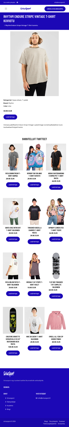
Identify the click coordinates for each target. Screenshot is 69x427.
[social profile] (17, 2)
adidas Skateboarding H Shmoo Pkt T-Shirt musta (56, 175)
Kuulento (10, 406)
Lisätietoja (10, 117)
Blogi (8, 409)
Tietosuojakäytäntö (49, 424)
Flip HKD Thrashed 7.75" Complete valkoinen (56, 284)
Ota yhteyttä (53, 421)
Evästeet (62, 421)
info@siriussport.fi (59, 2)
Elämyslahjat (11, 402)
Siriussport (10, 398)
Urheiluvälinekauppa (55, 9)
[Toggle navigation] (6, 8)
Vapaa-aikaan (16, 100)
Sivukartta (61, 424)
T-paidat (25, 100)
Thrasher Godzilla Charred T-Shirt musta (34, 230)
